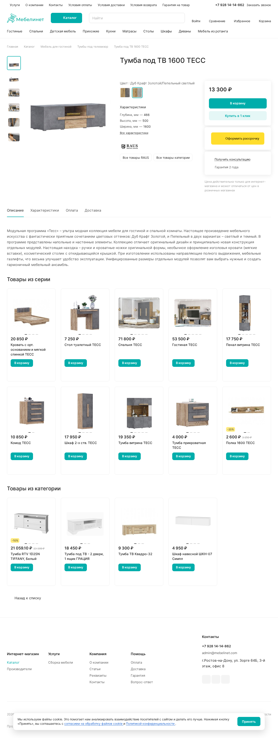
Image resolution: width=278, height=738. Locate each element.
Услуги (54, 654)
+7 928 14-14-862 (229, 5)
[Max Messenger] (225, 679)
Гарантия (138, 675)
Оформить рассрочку (242, 138)
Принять (249, 722)
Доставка (93, 210)
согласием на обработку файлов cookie (93, 723)
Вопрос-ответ (142, 682)
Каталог (13, 662)
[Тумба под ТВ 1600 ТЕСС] (67, 101)
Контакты (96, 682)
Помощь (138, 654)
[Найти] (179, 18)
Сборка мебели (60, 662)
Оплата (72, 210)
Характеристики (44, 210)
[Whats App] (216, 679)
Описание (15, 210)
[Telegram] (206, 679)
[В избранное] (247, 69)
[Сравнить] (257, 69)
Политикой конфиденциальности (150, 723)
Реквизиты (97, 675)
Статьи (95, 669)
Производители (19, 669)
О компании (98, 662)
